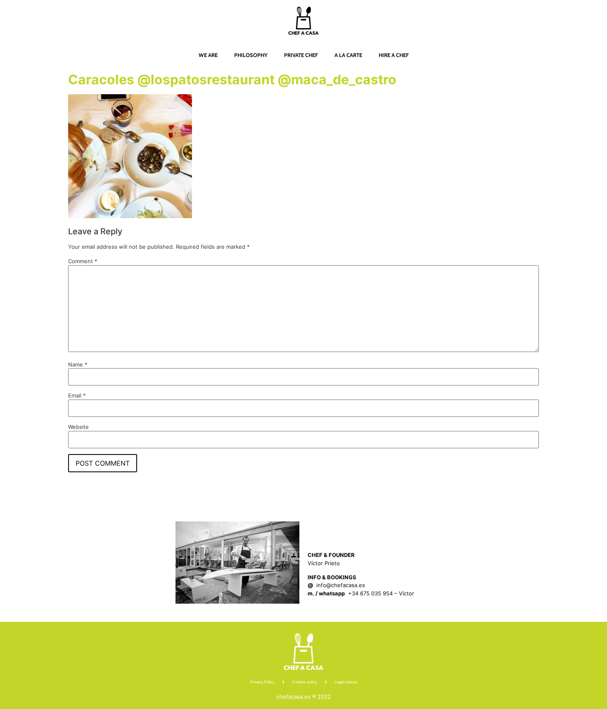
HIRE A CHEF (394, 55)
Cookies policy (304, 682)
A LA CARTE (348, 55)
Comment (82, 261)
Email (77, 395)
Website (78, 427)
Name (78, 364)
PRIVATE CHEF (301, 55)
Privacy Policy (262, 682)
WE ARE (208, 55)
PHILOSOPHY (251, 55)
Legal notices (345, 682)
